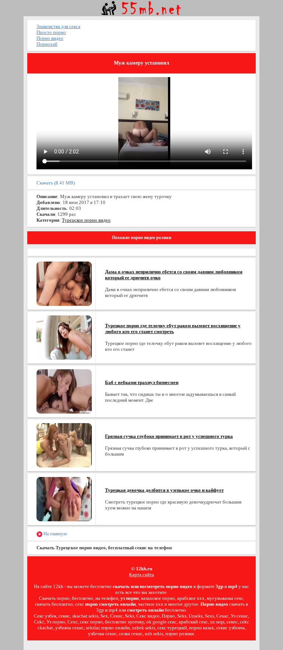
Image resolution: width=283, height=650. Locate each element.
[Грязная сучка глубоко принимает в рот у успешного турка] (64, 444)
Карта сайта (141, 574)
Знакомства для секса (58, 26)
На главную (54, 533)
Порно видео (49, 38)
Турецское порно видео (86, 220)
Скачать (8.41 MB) (55, 183)
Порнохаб (46, 44)
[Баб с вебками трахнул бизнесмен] (64, 391)
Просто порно (51, 32)
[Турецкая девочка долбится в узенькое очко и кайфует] (64, 498)
